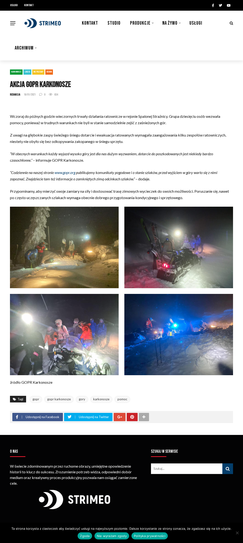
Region (49, 71)
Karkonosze (16, 71)
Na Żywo (170, 23)
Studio (114, 23)
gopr (36, 399)
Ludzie (27, 71)
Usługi (14, 5)
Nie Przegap (38, 71)
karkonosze (101, 399)
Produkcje (140, 23)
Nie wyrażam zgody (112, 536)
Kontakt (29, 5)
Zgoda (84, 536)
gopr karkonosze (59, 399)
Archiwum (24, 48)
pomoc (122, 399)
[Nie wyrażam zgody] (237, 532)
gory (82, 399)
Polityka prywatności (149, 536)
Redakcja (15, 94)
